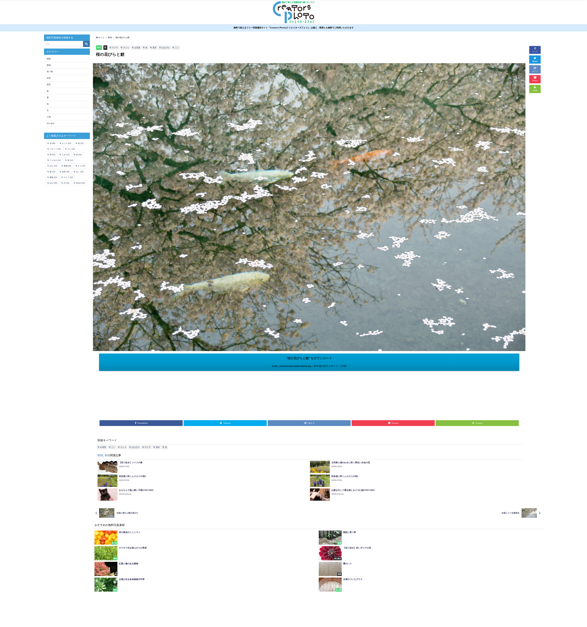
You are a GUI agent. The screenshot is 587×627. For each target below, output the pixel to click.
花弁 (155, 48)
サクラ (115, 48)
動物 (99, 47)
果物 (67, 166)
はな (53, 183)
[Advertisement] (204, 393)
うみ (65, 155)
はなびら (166, 48)
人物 (49, 117)
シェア (534, 52)
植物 (49, 59)
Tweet (535, 61)
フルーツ (55, 149)
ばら (53, 166)
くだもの (55, 160)
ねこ (79, 172)
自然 (65, 172)
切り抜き (51, 123)
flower (80, 183)
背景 (49, 78)
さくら (126, 48)
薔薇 (53, 177)
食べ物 (50, 71)
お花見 (137, 48)
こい (177, 48)
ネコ (81, 166)
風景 (49, 84)
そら (71, 149)
